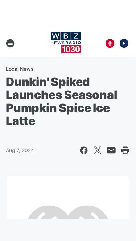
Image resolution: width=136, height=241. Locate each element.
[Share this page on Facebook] (84, 150)
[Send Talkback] (110, 43)
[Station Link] (66, 43)
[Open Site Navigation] (10, 43)
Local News (20, 69)
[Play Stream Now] (124, 43)
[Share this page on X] (97, 150)
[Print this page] (125, 150)
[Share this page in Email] (111, 150)
